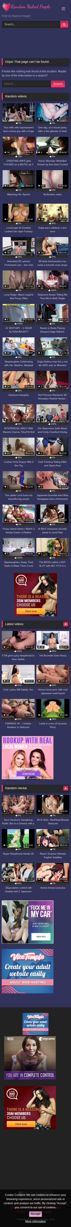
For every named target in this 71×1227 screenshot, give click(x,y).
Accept (35, 1213)
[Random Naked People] (29, 7)
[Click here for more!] (27, 778)
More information (35, 1221)
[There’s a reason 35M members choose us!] (35, 615)
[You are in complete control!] (30, 1078)
